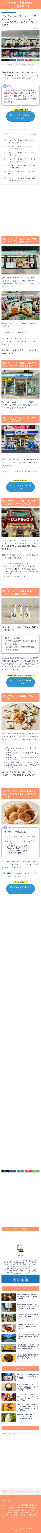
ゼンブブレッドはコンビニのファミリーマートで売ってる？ (21, 148)
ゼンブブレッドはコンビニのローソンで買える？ (21, 154)
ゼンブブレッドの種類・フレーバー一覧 (21, 173)
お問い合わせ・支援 (25, 1528)
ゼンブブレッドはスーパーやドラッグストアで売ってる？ (21, 160)
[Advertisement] (20, 210)
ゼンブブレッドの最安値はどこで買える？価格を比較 (21, 166)
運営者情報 (14, 1528)
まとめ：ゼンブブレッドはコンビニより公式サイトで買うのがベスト (21, 179)
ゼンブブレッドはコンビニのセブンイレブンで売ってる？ (21, 141)
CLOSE (34, 134)
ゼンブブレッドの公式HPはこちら (20, 116)
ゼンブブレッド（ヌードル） (8, 12)
